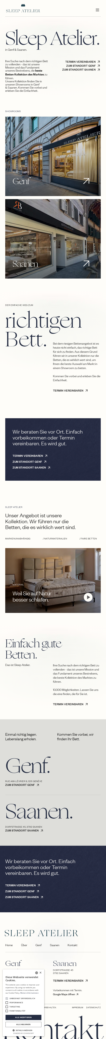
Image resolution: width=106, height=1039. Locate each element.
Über (24, 945)
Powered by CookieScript (23, 1033)
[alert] (23, 1002)
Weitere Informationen (29, 993)
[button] (97, 10)
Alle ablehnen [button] (23, 1024)
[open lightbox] (88, 597)
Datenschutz (93, 1007)
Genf (38, 945)
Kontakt (72, 945)
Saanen (54, 945)
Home (9, 945)
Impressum (77, 1007)
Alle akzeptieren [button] (23, 1017)
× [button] (40, 973)
